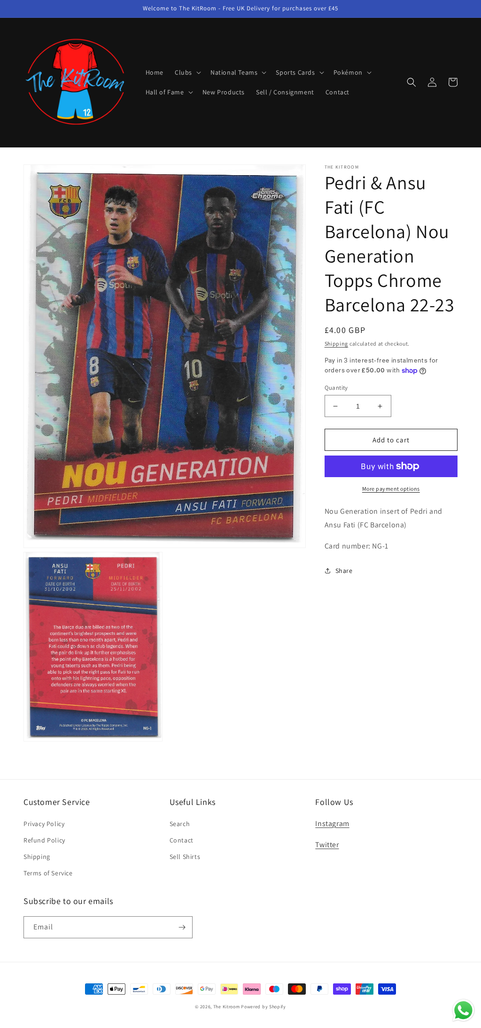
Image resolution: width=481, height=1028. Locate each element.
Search (180, 823)
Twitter (327, 845)
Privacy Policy (43, 823)
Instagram (332, 823)
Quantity (336, 388)
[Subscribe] (181, 927)
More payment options (391, 488)
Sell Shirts (185, 856)
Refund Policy (44, 840)
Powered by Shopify (263, 1007)
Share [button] (344, 570)
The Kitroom (226, 1007)
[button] (187, 72)
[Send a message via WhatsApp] (463, 1010)
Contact (182, 840)
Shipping (337, 343)
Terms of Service (48, 873)
